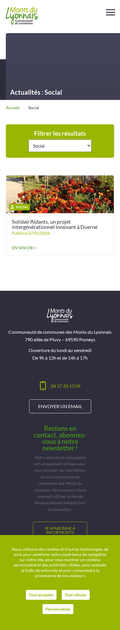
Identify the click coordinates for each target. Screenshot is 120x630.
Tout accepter (41, 594)
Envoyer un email (60, 406)
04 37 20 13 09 (65, 386)
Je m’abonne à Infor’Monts (60, 530)
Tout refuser (76, 594)
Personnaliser (57, 608)
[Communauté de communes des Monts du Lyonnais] (22, 15)
